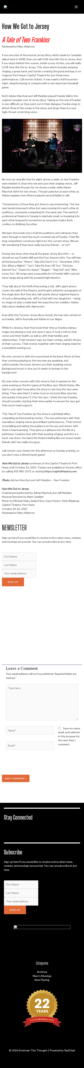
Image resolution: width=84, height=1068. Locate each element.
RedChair (69, 1050)
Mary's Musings (42, 976)
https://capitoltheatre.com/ (60, 471)
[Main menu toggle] (76, 7)
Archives (42, 971)
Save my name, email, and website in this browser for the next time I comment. (69, 736)
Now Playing (42, 979)
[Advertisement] (42, 625)
